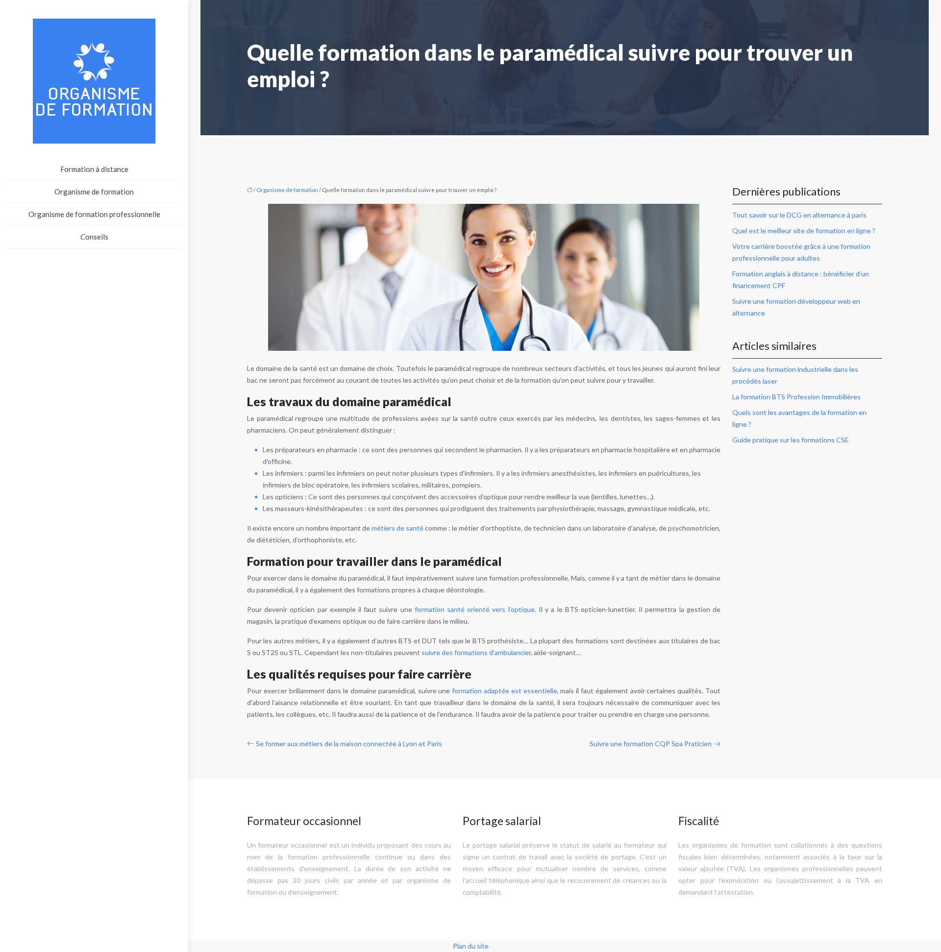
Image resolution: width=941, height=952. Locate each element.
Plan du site (471, 946)
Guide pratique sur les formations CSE (790, 440)
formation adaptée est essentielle (504, 690)
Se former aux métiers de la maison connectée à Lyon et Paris (349, 743)
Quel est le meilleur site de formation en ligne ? (803, 230)
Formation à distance (94, 169)
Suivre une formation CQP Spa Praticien (651, 743)
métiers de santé (397, 528)
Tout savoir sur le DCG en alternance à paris (799, 215)
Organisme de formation (94, 191)
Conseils (94, 236)
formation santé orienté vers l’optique (475, 609)
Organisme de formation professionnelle (94, 214)
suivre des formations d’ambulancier (476, 652)
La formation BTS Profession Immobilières (796, 396)
